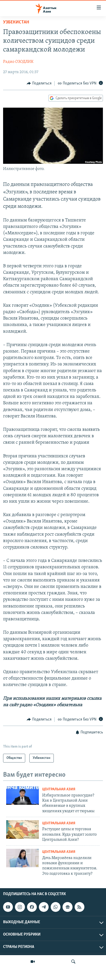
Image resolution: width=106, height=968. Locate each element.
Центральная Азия (58, 789)
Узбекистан (16, 22)
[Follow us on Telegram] (44, 907)
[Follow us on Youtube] (8, 907)
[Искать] (73, 961)
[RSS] (79, 907)
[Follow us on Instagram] (20, 907)
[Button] (39, 83)
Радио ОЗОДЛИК (18, 62)
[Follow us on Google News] (67, 907)
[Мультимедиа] (32, 961)
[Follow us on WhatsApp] (55, 907)
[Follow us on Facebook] (32, 907)
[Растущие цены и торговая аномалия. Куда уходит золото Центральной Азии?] (22, 829)
